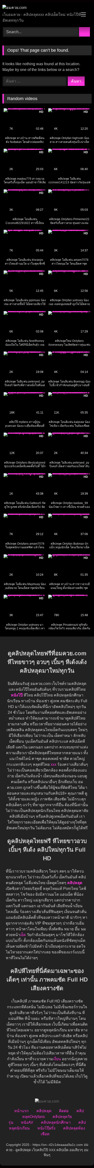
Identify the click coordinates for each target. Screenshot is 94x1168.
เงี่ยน (57, 1059)
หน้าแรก (21, 1111)
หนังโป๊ (17, 695)
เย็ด (23, 935)
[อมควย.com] (38, 8)
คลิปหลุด (43, 1111)
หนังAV (27, 1122)
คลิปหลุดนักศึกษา (56, 1122)
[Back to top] (79, 1153)
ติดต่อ (64, 1111)
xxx (53, 764)
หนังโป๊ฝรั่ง (46, 1128)
